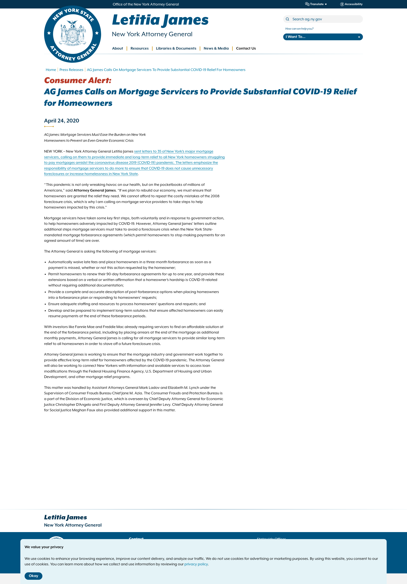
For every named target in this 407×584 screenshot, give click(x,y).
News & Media (216, 48)
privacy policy (196, 564)
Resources (140, 48)
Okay (33, 576)
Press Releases (71, 70)
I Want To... (295, 37)
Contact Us (246, 48)
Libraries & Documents (176, 48)
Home (51, 70)
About (117, 48)
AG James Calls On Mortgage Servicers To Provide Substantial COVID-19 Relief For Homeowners (166, 70)
